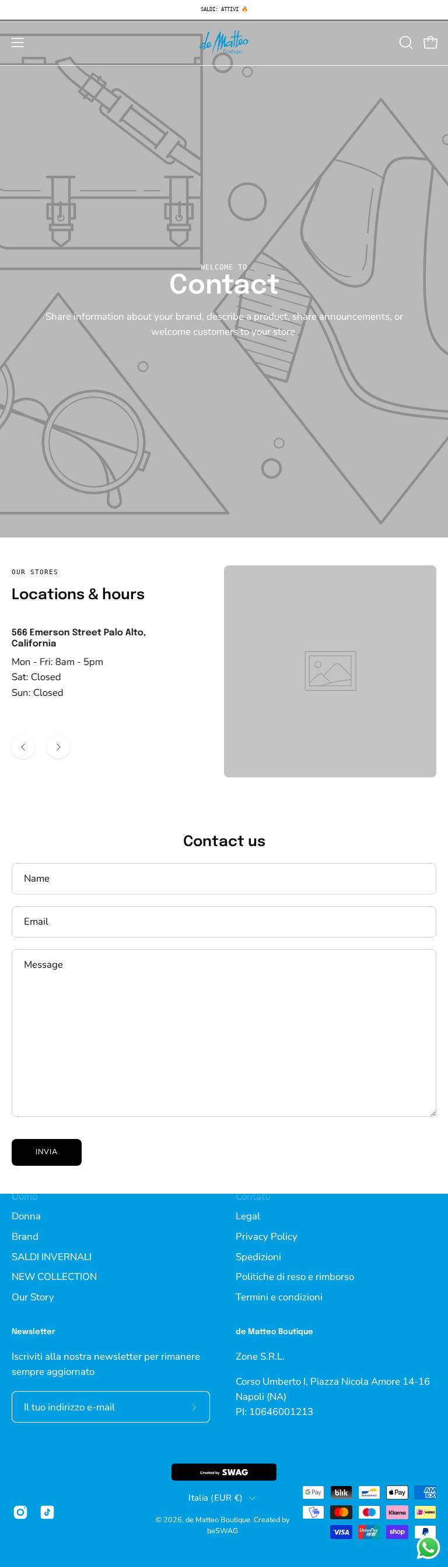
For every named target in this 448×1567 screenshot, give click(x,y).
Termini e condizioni (279, 1296)
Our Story (33, 1296)
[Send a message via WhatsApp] (428, 1547)
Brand (25, 1236)
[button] (405, 42)
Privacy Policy (267, 1236)
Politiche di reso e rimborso (295, 1276)
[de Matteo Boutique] (224, 42)
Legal (248, 1216)
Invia (47, 1152)
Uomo (24, 1195)
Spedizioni (258, 1256)
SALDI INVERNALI (52, 1256)
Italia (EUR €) (215, 1498)
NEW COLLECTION (54, 1276)
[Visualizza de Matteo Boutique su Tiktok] (47, 1512)
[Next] (58, 747)
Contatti (253, 1195)
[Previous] (23, 747)
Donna (26, 1216)
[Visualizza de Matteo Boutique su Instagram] (20, 1512)
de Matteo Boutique (218, 1519)
